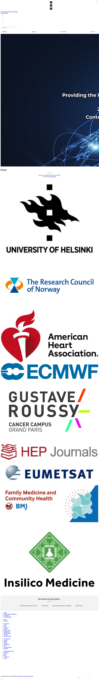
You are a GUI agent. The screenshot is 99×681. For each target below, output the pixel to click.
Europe (5, 629)
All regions (6, 623)
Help (5, 655)
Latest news (7, 615)
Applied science (8, 647)
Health (5, 641)
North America (7, 633)
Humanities (6, 644)
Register (6, 621)
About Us (6, 652)
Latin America (7, 630)
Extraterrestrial (7, 636)
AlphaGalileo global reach (10, 614)
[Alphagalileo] (4, 13)
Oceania (6, 634)
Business (6, 648)
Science (6, 640)
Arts (5, 645)
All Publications (8, 617)
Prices (5, 654)
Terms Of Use (20, 676)
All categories (7, 638)
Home (5, 612)
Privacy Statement (28, 676)
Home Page (53, 176)
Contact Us (6, 656)
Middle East (7, 632)
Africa (5, 625)
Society (5, 643)
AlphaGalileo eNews (9, 651)
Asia (5, 626)
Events (5, 658)
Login (5, 619)
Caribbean (6, 627)
